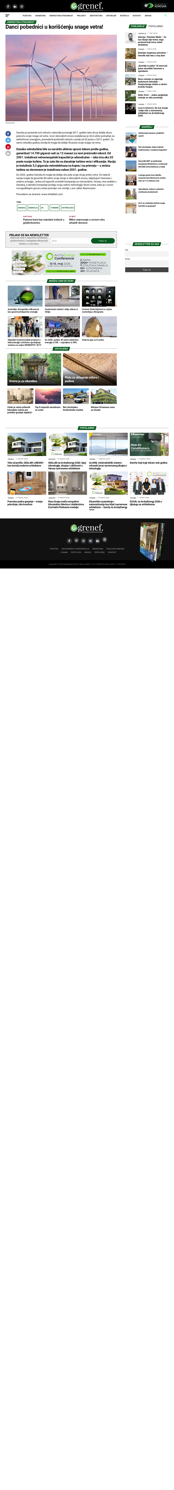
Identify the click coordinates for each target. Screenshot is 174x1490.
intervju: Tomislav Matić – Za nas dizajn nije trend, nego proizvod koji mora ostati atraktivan (152, 41)
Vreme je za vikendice (23, 381)
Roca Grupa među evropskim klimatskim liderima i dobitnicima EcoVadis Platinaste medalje (66, 504)
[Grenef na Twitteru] (8, 140)
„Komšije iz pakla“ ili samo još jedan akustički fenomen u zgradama (152, 68)
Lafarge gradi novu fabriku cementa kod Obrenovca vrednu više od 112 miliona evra (152, 178)
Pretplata (76, 552)
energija (33, 208)
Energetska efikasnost (61, 16)
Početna (27, 16)
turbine (55, 208)
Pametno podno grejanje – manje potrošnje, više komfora (25, 503)
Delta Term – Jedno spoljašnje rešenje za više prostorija (153, 96)
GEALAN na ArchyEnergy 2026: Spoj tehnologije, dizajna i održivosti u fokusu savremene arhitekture (67, 465)
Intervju (124, 16)
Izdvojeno (99, 552)
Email (127, 259)
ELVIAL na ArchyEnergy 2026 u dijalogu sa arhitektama (146, 503)
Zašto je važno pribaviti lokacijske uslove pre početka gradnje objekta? (19, 410)
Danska (21, 208)
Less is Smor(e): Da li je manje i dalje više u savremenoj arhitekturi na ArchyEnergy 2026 (153, 112)
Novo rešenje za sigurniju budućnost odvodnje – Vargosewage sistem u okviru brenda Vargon (152, 83)
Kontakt (112, 552)
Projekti (81, 16)
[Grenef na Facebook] (8, 133)
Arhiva (148, 16)
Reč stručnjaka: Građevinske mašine (73, 408)
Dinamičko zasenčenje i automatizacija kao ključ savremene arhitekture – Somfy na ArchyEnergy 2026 (108, 505)
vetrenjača (68, 208)
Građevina (40, 16)
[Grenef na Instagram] (83, 541)
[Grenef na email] (8, 153)
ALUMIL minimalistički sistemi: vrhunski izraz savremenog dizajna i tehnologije (108, 465)
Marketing (97, 549)
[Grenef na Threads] (104, 539)
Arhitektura (96, 16)
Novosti (137, 16)
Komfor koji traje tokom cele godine (148, 462)
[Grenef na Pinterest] (8, 148)
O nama (64, 552)
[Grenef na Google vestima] (90, 541)
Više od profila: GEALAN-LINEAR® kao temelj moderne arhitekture (25, 464)
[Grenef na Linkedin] (97, 541)
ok (42, 208)
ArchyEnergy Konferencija (75, 549)
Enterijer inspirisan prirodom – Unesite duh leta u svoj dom (153, 54)
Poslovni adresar (115, 549)
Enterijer (111, 16)
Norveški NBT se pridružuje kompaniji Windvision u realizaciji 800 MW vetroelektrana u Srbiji (152, 164)
